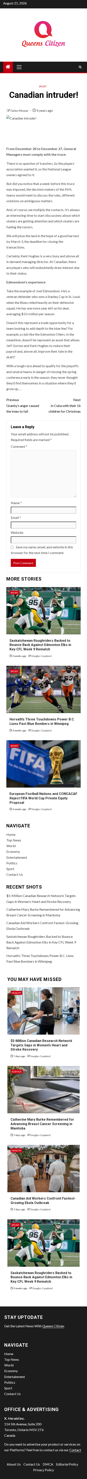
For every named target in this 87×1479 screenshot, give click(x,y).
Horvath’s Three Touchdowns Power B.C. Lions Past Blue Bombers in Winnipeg (42, 721)
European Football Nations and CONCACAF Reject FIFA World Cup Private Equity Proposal (43, 798)
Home (10, 834)
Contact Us (14, 874)
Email (16, 518)
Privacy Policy (43, 1470)
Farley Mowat (20, 110)
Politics (11, 863)
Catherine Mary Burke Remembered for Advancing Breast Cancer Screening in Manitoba (42, 1124)
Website (17, 532)
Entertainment (16, 857)
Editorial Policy (67, 1464)
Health (16, 992)
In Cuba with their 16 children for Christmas (65, 405)
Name (16, 503)
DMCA (48, 1464)
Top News (13, 840)
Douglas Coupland (41, 656)
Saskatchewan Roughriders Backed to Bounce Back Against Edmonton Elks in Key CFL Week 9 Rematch (40, 645)
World (11, 846)
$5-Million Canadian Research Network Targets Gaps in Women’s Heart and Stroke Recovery (41, 1045)
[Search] (80, 67)
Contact (75, 1450)
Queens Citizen (53, 1326)
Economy (13, 851)
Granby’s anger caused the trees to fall (22, 405)
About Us (14, 1464)
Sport (43, 86)
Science (17, 1071)
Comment (19, 446)
